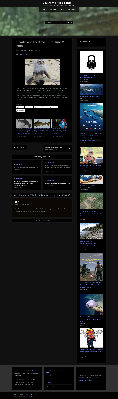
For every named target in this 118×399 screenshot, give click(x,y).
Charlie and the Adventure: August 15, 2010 (58, 183)
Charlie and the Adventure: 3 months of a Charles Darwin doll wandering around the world (57, 167)
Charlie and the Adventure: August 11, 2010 (26, 167)
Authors (61, 9)
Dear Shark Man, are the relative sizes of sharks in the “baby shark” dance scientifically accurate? (26, 183)
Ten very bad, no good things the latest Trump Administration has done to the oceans (91, 352)
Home (45, 9)
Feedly (28, 380)
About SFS (53, 9)
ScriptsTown (32, 396)
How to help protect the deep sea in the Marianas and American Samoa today (90, 243)
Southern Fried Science (57, 2)
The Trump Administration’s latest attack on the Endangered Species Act (91, 213)
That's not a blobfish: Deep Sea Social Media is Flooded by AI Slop (90, 319)
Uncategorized (23, 54)
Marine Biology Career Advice (90, 96)
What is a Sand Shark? (87, 186)
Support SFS (71, 9)
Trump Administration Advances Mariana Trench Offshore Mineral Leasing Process (91, 285)
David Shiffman (36, 50)
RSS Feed (29, 371)
